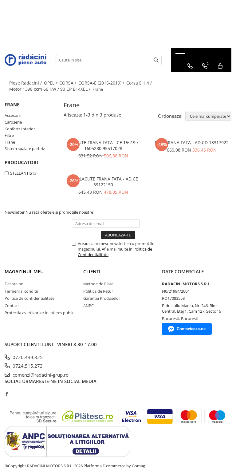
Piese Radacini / (26, 83)
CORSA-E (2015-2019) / (101, 83)
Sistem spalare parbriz (25, 148)
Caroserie (13, 122)
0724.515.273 (27, 366)
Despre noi (14, 284)
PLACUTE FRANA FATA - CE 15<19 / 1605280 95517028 (103, 145)
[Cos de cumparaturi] (220, 66)
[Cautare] (156, 60)
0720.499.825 (27, 357)
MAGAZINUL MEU (24, 271)
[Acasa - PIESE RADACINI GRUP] (25, 59)
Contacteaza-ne (191, 329)
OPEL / (51, 83)
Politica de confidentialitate (29, 298)
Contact (12, 305)
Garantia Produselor (101, 298)
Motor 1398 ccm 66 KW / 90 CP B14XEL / (50, 89)
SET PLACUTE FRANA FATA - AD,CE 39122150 (103, 182)
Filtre (9, 135)
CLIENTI (91, 271)
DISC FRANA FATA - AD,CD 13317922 (192, 142)
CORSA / (68, 83)
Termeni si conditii (21, 291)
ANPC (88, 305)
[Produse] (180, 55)
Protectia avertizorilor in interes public (39, 312)
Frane (10, 142)
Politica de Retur (98, 291)
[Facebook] (7, 394)
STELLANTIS (21, 173)
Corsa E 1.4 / (139, 83)
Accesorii (13, 115)
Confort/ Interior (20, 129)
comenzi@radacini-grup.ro (40, 375)
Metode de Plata (98, 284)
